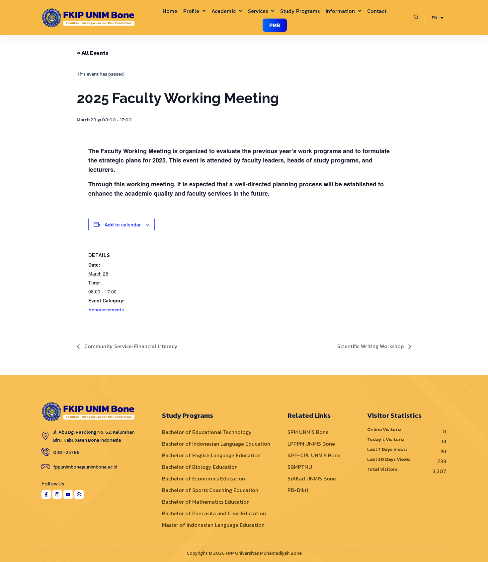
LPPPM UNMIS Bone (311, 444)
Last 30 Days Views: (389, 459)
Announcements (106, 309)
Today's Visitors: (386, 439)
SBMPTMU (299, 467)
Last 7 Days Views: (387, 449)
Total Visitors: (383, 469)
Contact (376, 11)
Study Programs (300, 11)
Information (340, 11)
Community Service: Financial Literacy (130, 346)
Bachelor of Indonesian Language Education (216, 444)
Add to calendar (123, 224)
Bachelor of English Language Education (211, 455)
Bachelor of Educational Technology (207, 432)
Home (170, 11)
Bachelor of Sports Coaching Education (210, 490)
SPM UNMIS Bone (308, 432)
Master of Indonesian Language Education (213, 525)
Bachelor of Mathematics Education (206, 502)
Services (258, 11)
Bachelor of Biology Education (200, 467)
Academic (223, 11)
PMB (274, 25)
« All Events (93, 53)
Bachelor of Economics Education (203, 478)
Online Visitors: (384, 429)
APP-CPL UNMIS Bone (314, 455)
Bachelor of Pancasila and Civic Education (214, 513)
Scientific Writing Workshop (371, 346)
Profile (191, 11)
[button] (194, 11)
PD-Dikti (297, 490)
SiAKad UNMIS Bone (311, 478)
